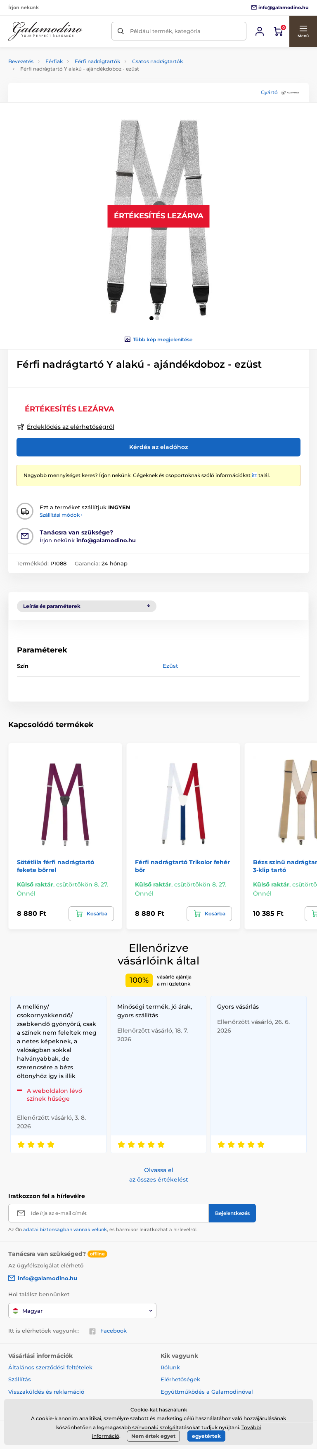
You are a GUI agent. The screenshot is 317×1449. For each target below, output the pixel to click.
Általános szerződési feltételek (50, 1367)
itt (254, 475)
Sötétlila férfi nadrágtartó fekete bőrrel (55, 865)
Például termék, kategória (165, 31)
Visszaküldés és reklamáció (46, 1391)
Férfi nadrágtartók (97, 61)
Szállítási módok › (61, 515)
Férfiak (54, 61)
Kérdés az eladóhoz (158, 447)
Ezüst (170, 665)
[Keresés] (120, 31)
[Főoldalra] (45, 31)
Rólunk (170, 1367)
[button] (303, 31)
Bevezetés (20, 61)
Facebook (113, 1330)
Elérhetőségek (180, 1379)
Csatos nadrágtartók (157, 61)
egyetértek (206, 1436)
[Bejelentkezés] (260, 31)
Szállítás (19, 1379)
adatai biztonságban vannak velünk (65, 1229)
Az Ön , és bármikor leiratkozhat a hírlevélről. (103, 1229)
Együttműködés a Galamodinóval (207, 1391)
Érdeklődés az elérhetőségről (70, 426)
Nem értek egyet (153, 1436)
